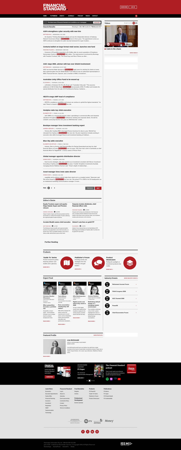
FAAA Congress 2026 (119, 291)
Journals (71, 16)
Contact (95, 16)
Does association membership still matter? (63, 306)
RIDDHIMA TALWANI (77, 209)
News (45, 16)
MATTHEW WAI (46, 226)
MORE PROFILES (98, 335)
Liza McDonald (73, 340)
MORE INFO (46, 267)
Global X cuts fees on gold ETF (83, 222)
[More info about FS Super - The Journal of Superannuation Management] (99, 370)
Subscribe (124, 7)
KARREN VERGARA (48, 211)
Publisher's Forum (82, 257)
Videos (88, 16)
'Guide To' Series (50, 257)
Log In (133, 7)
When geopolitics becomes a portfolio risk (49, 306)
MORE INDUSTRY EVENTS (130, 278)
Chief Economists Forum (120, 312)
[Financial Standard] (55, 7)
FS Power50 (53, 16)
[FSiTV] (134, 23)
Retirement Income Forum (120, 284)
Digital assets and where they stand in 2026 (79, 303)
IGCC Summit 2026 (118, 298)
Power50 (115, 305)
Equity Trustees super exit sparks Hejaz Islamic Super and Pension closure (55, 206)
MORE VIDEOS (133, 52)
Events (62, 16)
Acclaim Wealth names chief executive (57, 222)
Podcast (80, 16)
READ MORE (46, 321)
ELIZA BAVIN (75, 226)
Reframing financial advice (117, 49)
